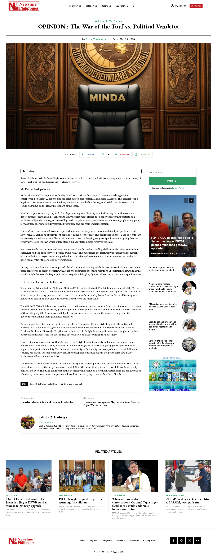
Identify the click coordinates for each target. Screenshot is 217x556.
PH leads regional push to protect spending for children (163, 268)
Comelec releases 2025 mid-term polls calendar (47, 402)
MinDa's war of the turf (71, 384)
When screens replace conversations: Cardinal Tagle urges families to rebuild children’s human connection (163, 288)
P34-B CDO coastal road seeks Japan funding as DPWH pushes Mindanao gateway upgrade (172, 243)
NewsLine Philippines (160, 253)
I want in (170, 181)
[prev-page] (186, 200)
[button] (134, 6)
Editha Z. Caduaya (96, 39)
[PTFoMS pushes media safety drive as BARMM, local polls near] (189, 306)
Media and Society (175, 495)
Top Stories (115, 21)
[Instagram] (181, 540)
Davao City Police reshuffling (43, 384)
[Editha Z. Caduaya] (28, 422)
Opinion (99, 21)
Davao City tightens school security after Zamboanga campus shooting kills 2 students (161, 344)
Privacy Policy (177, 188)
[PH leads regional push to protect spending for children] (189, 269)
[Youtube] (197, 540)
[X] (189, 540)
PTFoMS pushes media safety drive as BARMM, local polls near (163, 306)
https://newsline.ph (46, 422)
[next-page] (191, 200)
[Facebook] (173, 540)
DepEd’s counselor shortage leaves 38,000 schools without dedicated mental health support (163, 325)
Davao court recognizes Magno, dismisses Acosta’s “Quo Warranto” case (111, 403)
